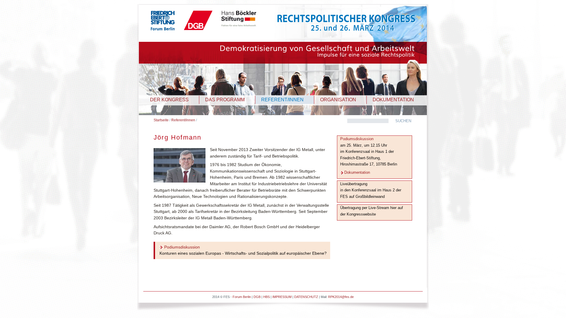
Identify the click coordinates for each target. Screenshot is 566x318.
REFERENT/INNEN (282, 99)
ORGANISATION (338, 99)
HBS (266, 297)
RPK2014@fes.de (341, 297)
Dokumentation (357, 172)
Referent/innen (183, 120)
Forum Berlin (242, 297)
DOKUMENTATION (393, 99)
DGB (257, 297)
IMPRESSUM (282, 297)
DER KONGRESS (169, 99)
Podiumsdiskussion (182, 247)
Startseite (161, 120)
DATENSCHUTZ (306, 297)
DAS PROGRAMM (225, 99)
